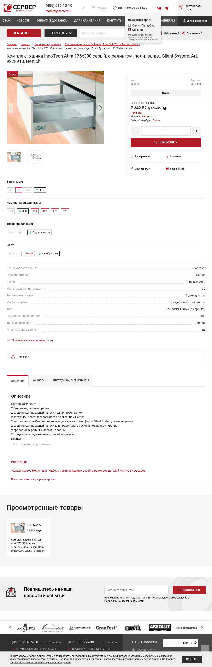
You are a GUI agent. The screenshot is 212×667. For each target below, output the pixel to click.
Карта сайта (146, 650)
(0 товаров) (194, 8)
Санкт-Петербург (144, 25)
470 (55, 211)
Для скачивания (87, 20)
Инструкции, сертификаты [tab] (71, 380)
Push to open (15, 232)
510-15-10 (59, 5)
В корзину (168, 142)
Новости (23, 20)
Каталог (22, 32)
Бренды (60, 32)
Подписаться (189, 590)
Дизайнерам (165, 20)
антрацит (14, 253)
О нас (6, 20)
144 (28, 190)
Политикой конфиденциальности (124, 601)
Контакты (114, 20)
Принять (192, 659)
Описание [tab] (17, 381)
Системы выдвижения (48, 44)
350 (35, 211)
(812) (81, 642)
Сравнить (175, 156)
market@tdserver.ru (58, 11)
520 (65, 211)
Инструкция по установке (32, 444)
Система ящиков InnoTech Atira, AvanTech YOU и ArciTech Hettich (102, 44)
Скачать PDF (142, 168)
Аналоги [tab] (38, 380)
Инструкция (19, 462)
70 (18, 190)
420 (45, 211)
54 (9, 190)
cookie (32, 656)
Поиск (187, 643)
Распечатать (177, 168)
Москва (101, 8)
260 (10, 211)
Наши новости (144, 642)
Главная (12, 44)
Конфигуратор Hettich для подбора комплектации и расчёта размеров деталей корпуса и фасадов (79, 470)
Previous (11, 108)
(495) (25, 642)
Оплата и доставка (52, 20)
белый (29, 253)
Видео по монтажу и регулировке (33, 479)
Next (100, 108)
